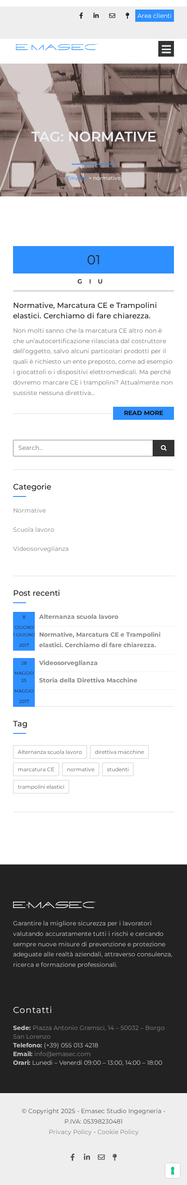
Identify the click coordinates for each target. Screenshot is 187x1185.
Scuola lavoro (33, 529)
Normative (29, 510)
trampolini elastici (41, 786)
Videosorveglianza (41, 549)
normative (80, 769)
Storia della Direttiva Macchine (88, 680)
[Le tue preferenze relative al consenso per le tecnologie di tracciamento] (172, 1170)
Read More (143, 413)
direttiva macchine (119, 752)
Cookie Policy (118, 1132)
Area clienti (154, 16)
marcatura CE (36, 769)
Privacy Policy (70, 1132)
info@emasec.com (62, 1054)
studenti (118, 769)
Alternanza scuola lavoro (78, 617)
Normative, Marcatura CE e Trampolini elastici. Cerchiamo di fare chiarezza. (99, 640)
